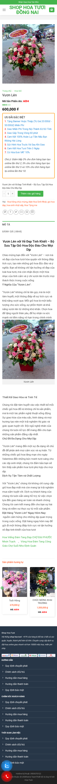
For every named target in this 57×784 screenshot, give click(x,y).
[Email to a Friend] (21, 212)
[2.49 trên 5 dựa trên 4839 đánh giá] (28, 105)
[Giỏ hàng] (52, 9)
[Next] (54, 594)
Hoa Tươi (29, 780)
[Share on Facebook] (10, 212)
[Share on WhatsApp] (5, 212)
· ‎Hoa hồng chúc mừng (17, 202)
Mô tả (6, 224)
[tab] (28, 224)
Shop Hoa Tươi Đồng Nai (27, 10)
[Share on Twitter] (16, 212)
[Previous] (2, 594)
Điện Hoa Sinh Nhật (38, 202)
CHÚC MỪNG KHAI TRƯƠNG (42, 601)
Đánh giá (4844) (12, 231)
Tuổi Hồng (14, 600)
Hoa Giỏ (18, 91)
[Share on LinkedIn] (32, 212)
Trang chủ (6, 91)
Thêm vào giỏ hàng (30, 193)
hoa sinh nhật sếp (15, 205)
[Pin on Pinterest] (26, 212)
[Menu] (4, 9)
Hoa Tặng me (30, 205)
